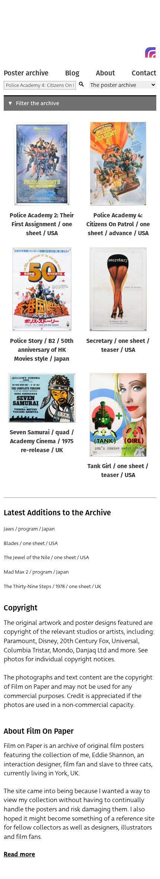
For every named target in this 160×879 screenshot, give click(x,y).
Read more (19, 854)
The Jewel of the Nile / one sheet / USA (46, 557)
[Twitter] (123, 52)
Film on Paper (20, 31)
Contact (144, 73)
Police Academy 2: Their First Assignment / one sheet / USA (42, 225)
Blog (72, 73)
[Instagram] (150, 52)
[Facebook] (137, 52)
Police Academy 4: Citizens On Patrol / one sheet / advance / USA (118, 225)
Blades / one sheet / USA (31, 543)
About (105, 73)
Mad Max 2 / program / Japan (36, 571)
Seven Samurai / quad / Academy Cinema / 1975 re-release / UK (42, 442)
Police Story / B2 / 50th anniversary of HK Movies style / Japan (41, 350)
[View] (41, 165)
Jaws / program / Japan (29, 528)
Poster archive (26, 73)
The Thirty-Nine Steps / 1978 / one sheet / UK (52, 586)
